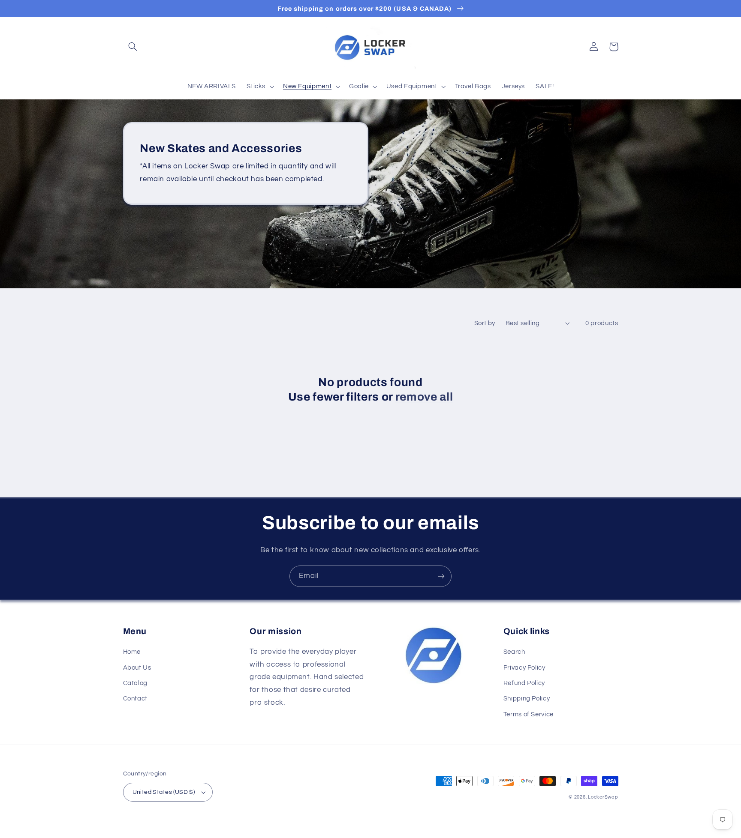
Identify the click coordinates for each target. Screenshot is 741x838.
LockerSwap (603, 797)
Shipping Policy (526, 698)
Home (132, 652)
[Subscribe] (441, 576)
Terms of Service (528, 714)
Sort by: (485, 323)
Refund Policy (524, 683)
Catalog (135, 683)
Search (514, 652)
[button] (133, 47)
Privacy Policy (524, 667)
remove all (424, 397)
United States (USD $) (164, 792)
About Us (137, 667)
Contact (135, 698)
